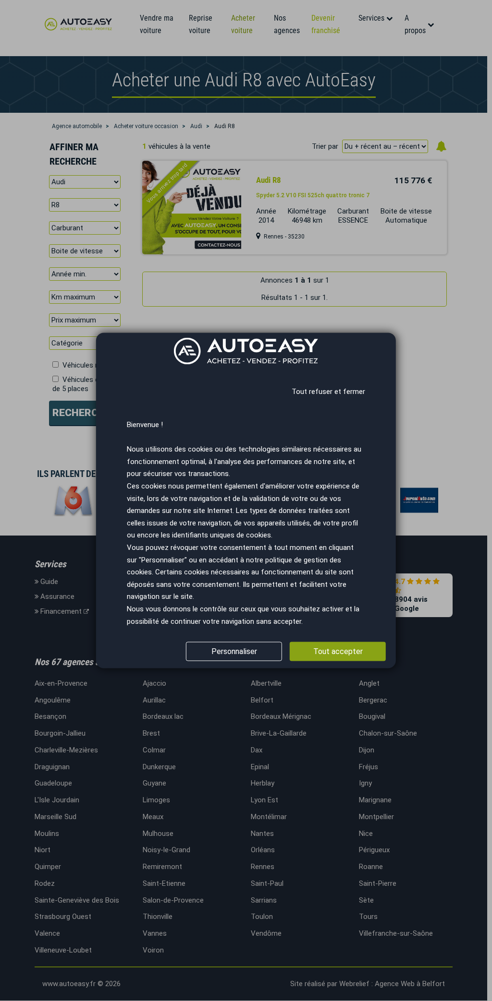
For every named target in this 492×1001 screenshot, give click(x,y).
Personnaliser (234, 651)
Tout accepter (338, 651)
